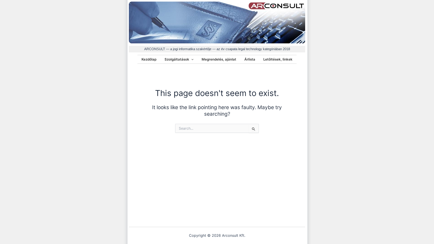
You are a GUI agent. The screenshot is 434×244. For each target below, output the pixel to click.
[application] (191, 59)
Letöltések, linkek (277, 59)
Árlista (249, 59)
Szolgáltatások (177, 59)
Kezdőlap (149, 59)
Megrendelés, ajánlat (219, 59)
